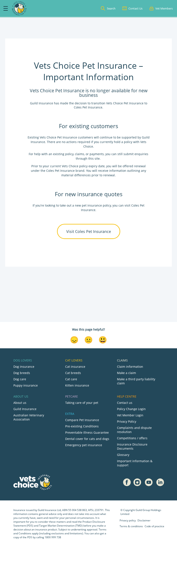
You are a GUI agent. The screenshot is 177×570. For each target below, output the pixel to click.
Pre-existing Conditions (82, 426)
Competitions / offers (132, 438)
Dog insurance (23, 367)
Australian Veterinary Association (28, 417)
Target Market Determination (56, 525)
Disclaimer (143, 520)
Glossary (123, 455)
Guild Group (143, 510)
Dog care (19, 379)
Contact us (124, 403)
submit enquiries (135, 154)
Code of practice (154, 526)
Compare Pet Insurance (82, 420)
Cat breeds (73, 373)
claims (79, 154)
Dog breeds (21, 373)
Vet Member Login (130, 415)
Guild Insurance (24, 409)
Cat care (71, 379)
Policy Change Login (131, 409)
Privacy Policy (126, 421)
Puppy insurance (25, 385)
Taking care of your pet (81, 403)
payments (97, 154)
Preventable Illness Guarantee (87, 432)
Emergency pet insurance (83, 445)
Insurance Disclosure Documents (132, 446)
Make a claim (126, 373)
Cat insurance (75, 367)
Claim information (130, 367)
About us (19, 403)
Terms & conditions (131, 526)
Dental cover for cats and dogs (87, 439)
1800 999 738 (53, 537)
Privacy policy (128, 520)
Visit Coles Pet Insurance (88, 231)
